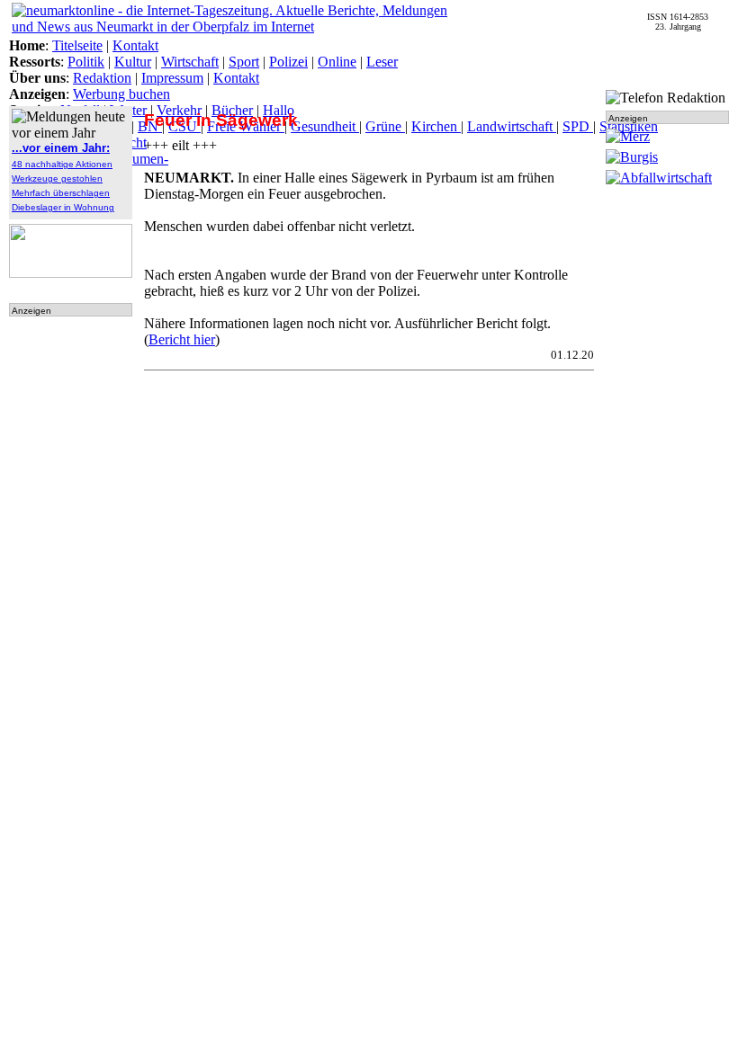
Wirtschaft (190, 61)
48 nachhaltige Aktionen (62, 164)
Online (337, 61)
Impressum (172, 77)
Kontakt (135, 45)
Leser (382, 61)
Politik (86, 61)
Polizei (288, 61)
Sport (244, 61)
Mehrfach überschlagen (61, 193)
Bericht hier (181, 339)
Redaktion (102, 77)
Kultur (132, 61)
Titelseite (77, 45)
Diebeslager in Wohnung (63, 207)
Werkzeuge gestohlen (57, 178)
